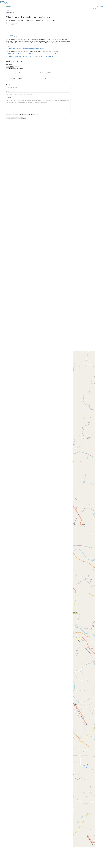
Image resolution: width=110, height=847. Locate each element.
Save (11, 35)
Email (8, 85)
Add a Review (14, 37)
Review (8, 97)
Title (7, 91)
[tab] (38, 49)
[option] (38, 11)
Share (12, 25)
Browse (17, 66)
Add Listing (3, 3)
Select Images (10, 66)
